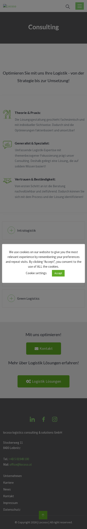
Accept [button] (58, 273)
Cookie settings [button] (36, 273)
